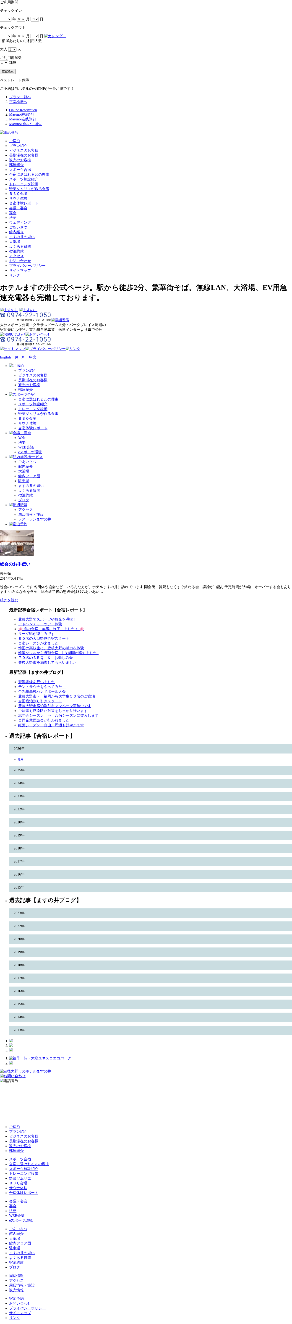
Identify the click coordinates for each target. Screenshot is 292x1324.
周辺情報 (16, 1276)
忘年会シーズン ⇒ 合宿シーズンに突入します (58, 715)
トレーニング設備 (23, 184)
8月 (21, 759)
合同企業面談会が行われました (43, 720)
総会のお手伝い (15, 564)
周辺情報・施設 (31, 514)
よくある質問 (20, 246)
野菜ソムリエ (20, 1178)
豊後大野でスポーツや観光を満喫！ (47, 619)
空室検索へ (18, 102)
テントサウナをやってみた (42, 687)
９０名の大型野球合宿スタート (43, 638)
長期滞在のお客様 (23, 155)
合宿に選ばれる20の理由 (29, 174)
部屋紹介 (16, 165)
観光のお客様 (20, 160)
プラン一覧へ (20, 97)
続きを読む (9, 600)
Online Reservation (23, 110)
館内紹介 (16, 232)
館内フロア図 (29, 476)
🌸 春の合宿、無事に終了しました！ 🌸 (51, 629)
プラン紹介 (18, 146)
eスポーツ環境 (30, 452)
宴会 (12, 213)
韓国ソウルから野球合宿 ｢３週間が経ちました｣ (58, 653)
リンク (14, 275)
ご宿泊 (14, 141)
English (5, 357)
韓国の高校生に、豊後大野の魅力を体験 (51, 648)
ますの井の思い (22, 237)
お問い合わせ (20, 261)
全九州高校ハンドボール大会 (42, 691)
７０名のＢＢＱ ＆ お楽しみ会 (45, 658)
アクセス (16, 256)
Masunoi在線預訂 (22, 114)
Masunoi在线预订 (22, 119)
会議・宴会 (18, 208)
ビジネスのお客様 (23, 150)
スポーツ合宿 (20, 170)
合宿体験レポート (23, 203)
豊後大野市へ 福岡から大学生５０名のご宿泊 (56, 696)
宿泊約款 (16, 251)
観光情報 (16, 1290)
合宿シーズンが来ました (38, 643)
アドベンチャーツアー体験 (40, 624)
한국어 (20, 357)
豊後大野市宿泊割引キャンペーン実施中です (54, 706)
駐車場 (23, 481)
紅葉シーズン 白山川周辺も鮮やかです (51, 725)
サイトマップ (20, 270)
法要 (12, 218)
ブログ (23, 500)
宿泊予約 (16, 1298)
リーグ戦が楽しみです (36, 634)
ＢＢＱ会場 (18, 194)
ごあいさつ (18, 227)
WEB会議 (26, 447)
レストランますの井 (34, 519)
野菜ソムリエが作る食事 (29, 189)
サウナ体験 (18, 198)
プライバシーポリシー (27, 266)
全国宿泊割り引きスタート (40, 701)
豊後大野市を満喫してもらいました (47, 662)
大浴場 (14, 242)
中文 (31, 357)
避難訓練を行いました (36, 682)
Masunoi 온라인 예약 (25, 124)
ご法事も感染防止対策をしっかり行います (53, 711)
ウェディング (20, 222)
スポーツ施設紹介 (23, 179)
